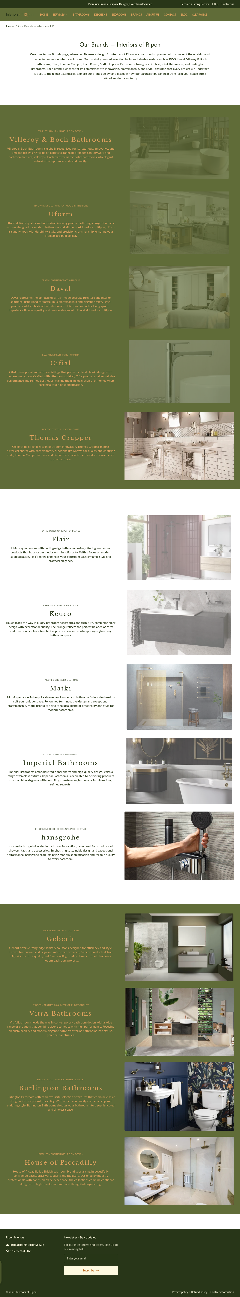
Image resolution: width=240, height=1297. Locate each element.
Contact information (222, 1292)
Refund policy (199, 1292)
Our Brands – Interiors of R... (37, 26)
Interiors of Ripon (26, 1292)
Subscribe (88, 1270)
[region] (120, 4)
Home (10, 26)
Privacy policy (180, 1292)
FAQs (215, 4)
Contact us (227, 4)
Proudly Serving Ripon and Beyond (120, 4)
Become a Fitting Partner (195, 4)
